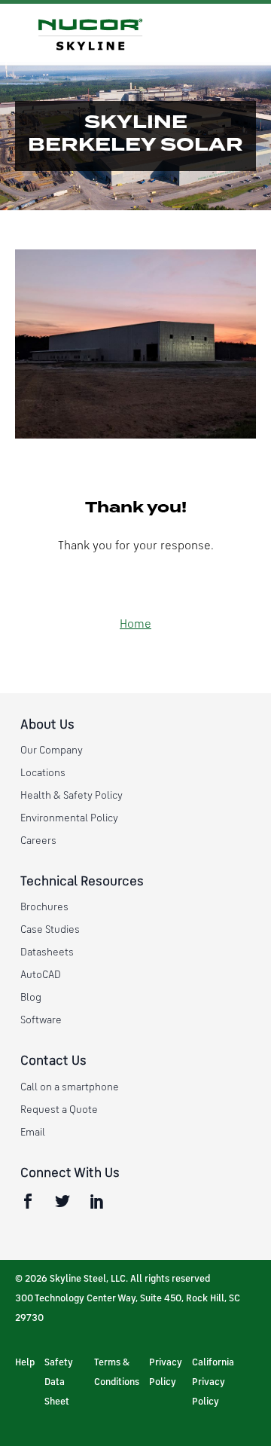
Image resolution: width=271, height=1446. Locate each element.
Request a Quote (59, 1110)
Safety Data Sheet (58, 1382)
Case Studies (50, 930)
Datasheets (47, 952)
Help (25, 1363)
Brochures (44, 907)
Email (32, 1132)
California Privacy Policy (213, 1382)
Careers (38, 841)
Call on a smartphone (69, 1087)
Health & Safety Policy (71, 795)
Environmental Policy (69, 818)
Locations (42, 773)
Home (135, 625)
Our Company (51, 750)
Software (41, 1020)
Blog (30, 997)
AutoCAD (40, 975)
